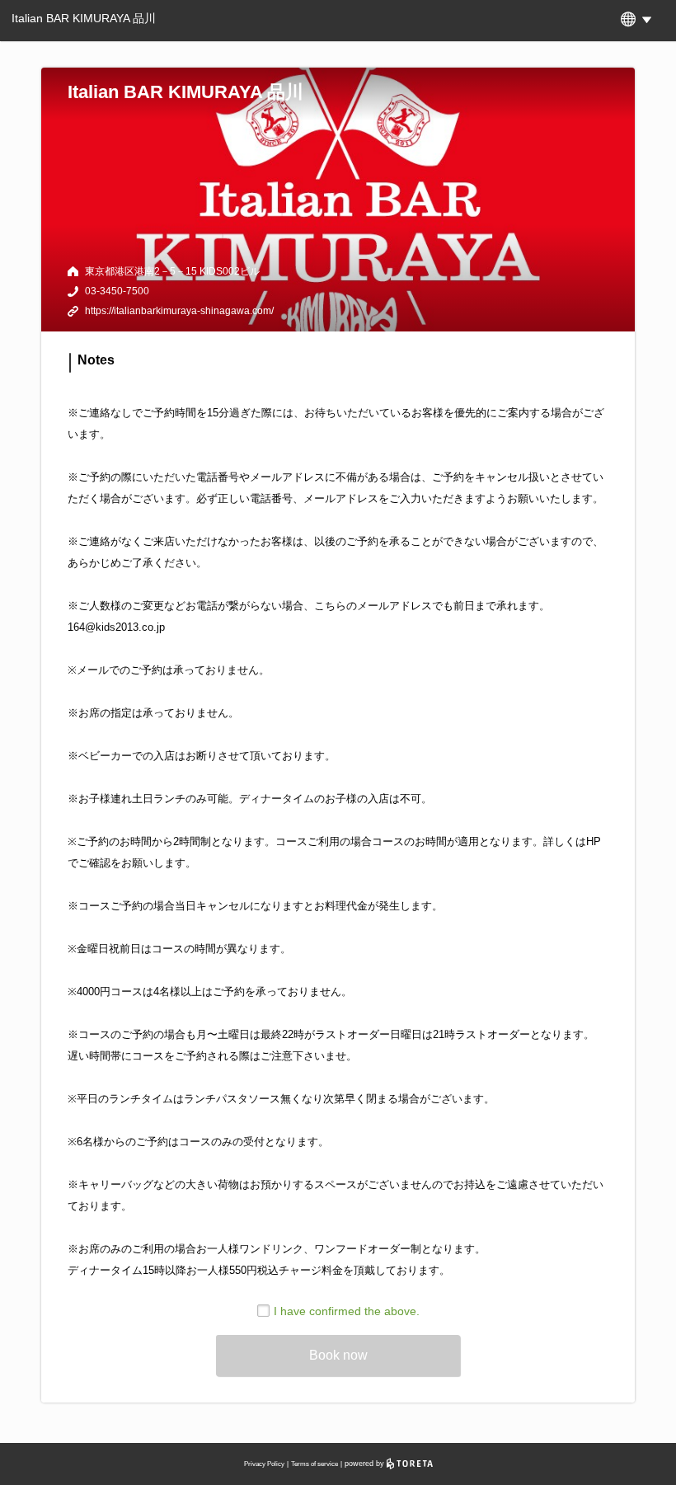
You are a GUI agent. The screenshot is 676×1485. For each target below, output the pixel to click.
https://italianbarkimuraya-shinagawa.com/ (179, 311)
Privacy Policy (264, 1464)
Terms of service (314, 1464)
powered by (366, 1463)
